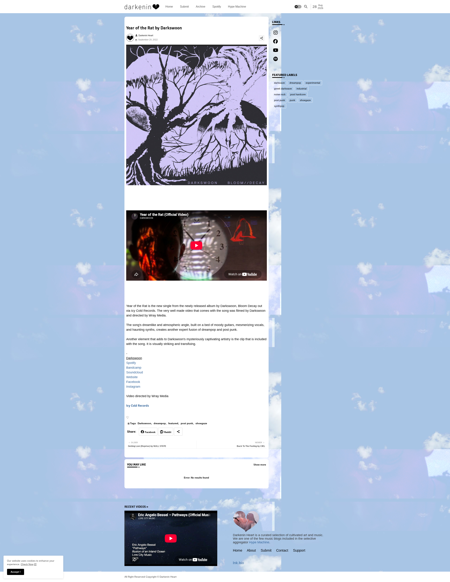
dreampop (160, 423)
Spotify (216, 6)
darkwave (279, 82)
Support (299, 550)
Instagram (133, 386)
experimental (313, 82)
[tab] (169, 6)
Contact (282, 550)
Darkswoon (144, 423)
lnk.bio (238, 563)
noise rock (279, 94)
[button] (297, 6)
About (251, 550)
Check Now (27, 564)
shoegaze (201, 423)
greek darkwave (283, 88)
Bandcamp (133, 367)
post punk (187, 423)
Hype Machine (237, 6)
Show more (259, 464)
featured (173, 423)
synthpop (279, 106)
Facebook (133, 382)
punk (292, 100)
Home (169, 6)
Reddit (167, 432)
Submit (184, 6)
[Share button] (178, 432)
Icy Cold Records (137, 406)
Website (132, 377)
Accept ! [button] (16, 571)
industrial (302, 88)
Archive (200, 6)
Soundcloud (134, 372)
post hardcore (298, 94)
